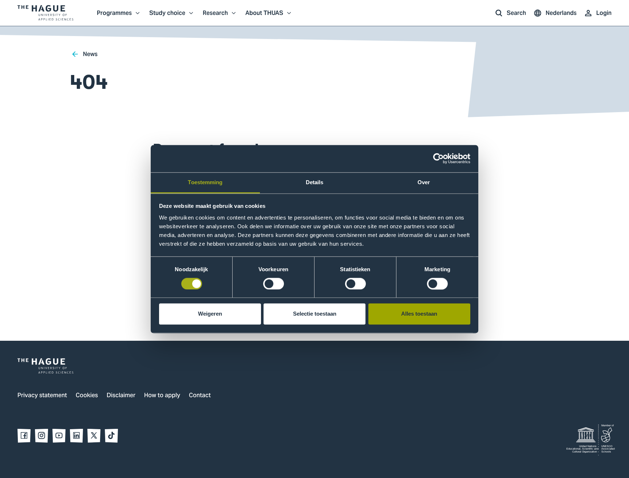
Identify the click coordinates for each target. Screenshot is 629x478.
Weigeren (210, 314)
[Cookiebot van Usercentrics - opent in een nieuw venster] (438, 158)
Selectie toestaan (314, 314)
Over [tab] (424, 182)
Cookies (87, 396)
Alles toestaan (419, 314)
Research (215, 16)
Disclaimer (121, 396)
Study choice (167, 16)
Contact (200, 396)
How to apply (162, 396)
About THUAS (264, 16)
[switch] (273, 283)
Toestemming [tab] (205, 182)
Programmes (114, 16)
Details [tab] (315, 182)
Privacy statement (42, 396)
